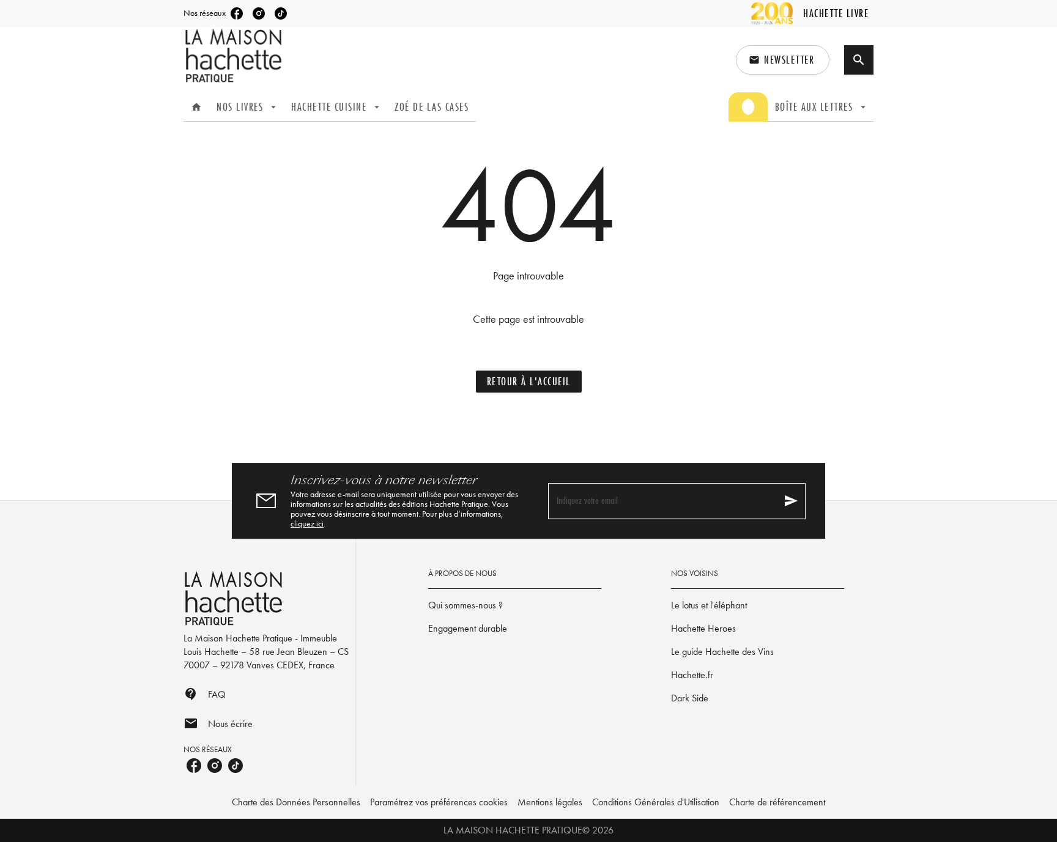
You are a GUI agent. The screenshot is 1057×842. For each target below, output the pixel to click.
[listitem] (237, 13)
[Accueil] (235, 56)
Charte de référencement (777, 802)
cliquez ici (307, 523)
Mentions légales (549, 802)
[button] (782, 60)
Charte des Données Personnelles (296, 802)
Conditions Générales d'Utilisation (655, 802)
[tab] (196, 107)
